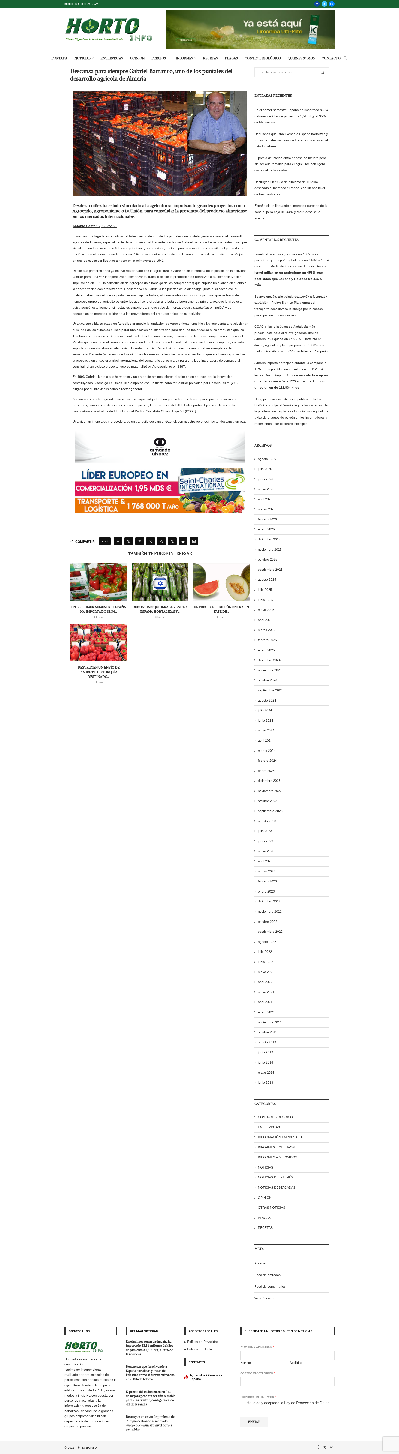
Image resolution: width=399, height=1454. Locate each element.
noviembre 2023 (270, 791)
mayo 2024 (266, 730)
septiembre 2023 (270, 811)
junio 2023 (265, 841)
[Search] (345, 58)
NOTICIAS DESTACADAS (276, 1187)
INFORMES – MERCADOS (277, 1157)
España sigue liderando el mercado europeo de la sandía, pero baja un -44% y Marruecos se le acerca (290, 212)
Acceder (260, 1263)
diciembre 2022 (269, 901)
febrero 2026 (267, 519)
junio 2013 (265, 1082)
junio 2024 (265, 720)
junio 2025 (265, 600)
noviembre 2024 (270, 670)
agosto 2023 (267, 821)
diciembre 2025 (269, 539)
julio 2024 (265, 710)
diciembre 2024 (269, 660)
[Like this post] (106, 541)
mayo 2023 (266, 851)
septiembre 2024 (270, 690)
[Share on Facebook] (118, 541)
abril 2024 (265, 740)
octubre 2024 (267, 680)
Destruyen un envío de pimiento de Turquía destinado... (99, 671)
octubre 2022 (267, 921)
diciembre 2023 (269, 780)
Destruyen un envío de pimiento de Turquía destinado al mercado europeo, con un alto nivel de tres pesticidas (289, 188)
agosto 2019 (267, 1042)
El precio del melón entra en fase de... (221, 609)
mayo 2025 (266, 610)
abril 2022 (265, 982)
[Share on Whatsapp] (150, 541)
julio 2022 (265, 951)
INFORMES (184, 58)
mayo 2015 (266, 1072)
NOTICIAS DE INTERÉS (275, 1177)
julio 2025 (265, 589)
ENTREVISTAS (111, 58)
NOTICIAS (82, 58)
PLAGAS (231, 58)
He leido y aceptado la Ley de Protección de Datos (288, 1403)
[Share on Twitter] (128, 541)
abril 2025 (265, 620)
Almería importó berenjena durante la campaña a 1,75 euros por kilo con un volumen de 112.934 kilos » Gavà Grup (290, 369)
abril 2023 (265, 861)
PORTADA (59, 58)
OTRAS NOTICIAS (271, 1207)
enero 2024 (266, 771)
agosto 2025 (267, 579)
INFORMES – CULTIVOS (276, 1147)
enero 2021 (266, 1012)
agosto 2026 (267, 459)
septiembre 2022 (270, 931)
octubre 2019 (267, 1032)
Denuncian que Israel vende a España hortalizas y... (160, 609)
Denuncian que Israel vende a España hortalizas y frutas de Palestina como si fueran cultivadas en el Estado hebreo (291, 140)
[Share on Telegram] (161, 541)
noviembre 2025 (270, 549)
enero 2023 (266, 891)
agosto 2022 (267, 942)
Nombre (245, 1362)
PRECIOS (158, 58)
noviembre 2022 (270, 911)
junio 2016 (265, 1062)
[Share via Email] (194, 541)
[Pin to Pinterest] (139, 541)
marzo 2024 (266, 750)
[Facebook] (317, 4)
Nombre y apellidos (257, 1347)
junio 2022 (265, 962)
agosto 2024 (267, 700)
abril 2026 (265, 499)
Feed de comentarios (270, 1286)
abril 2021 (265, 1002)
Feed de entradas (267, 1275)
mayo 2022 (266, 972)
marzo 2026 (266, 509)
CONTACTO (331, 58)
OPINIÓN (137, 58)
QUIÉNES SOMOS (301, 58)
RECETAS (210, 58)
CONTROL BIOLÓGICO (263, 58)
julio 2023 (265, 831)
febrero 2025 (267, 640)
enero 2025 (266, 650)
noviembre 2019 (270, 1022)
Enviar (254, 1422)
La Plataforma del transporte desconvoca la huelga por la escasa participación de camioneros (288, 309)
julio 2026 (265, 469)
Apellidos (296, 1362)
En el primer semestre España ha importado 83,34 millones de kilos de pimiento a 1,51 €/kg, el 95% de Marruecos (291, 116)
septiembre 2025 (270, 569)
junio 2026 (265, 479)
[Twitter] (324, 4)
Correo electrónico (257, 1373)
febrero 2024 (267, 760)
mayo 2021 (266, 992)
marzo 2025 (266, 630)
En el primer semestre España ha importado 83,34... (98, 609)
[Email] (332, 4)
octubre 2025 (267, 559)
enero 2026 (266, 529)
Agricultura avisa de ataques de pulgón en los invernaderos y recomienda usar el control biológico (291, 417)
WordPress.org (265, 1298)
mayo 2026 (266, 489)
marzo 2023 (266, 871)
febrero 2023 (267, 881)
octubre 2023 (267, 801)
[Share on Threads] (172, 541)
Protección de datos (258, 1397)
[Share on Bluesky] (183, 541)
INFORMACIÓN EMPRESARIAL (281, 1137)
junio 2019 (265, 1052)
